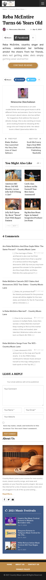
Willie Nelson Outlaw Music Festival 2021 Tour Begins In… (29, 544)
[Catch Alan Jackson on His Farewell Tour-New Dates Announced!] (33, 175)
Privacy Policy (23, 569)
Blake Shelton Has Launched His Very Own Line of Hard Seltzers (11, 147)
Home (9, 564)
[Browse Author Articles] (23, 93)
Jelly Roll (9, 208)
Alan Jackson (29, 180)
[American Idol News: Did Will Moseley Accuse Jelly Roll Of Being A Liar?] (13, 175)
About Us (19, 564)
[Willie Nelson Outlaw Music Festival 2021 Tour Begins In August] (10, 546)
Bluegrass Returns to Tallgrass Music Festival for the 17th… (29, 532)
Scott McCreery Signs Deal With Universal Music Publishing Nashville (33, 147)
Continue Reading (23, 65)
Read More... (8, 494)
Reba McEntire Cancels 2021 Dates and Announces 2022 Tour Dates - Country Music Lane (23, 284)
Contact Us (33, 564)
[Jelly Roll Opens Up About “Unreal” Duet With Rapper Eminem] (13, 204)
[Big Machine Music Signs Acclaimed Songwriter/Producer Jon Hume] (33, 204)
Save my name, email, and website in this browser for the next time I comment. (21, 427)
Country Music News (12, 180)
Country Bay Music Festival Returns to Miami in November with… (28, 520)
